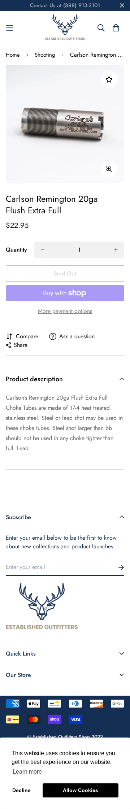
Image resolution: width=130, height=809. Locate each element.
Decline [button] (21, 790)
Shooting (45, 55)
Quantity (16, 249)
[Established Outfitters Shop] (65, 28)
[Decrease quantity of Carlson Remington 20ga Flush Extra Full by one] (42, 250)
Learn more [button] (27, 772)
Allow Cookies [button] (80, 790)
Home (13, 55)
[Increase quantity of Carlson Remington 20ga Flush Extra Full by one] (116, 250)
